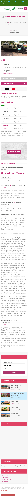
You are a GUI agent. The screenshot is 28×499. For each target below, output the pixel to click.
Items (10, 22)
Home (6, 22)
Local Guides (5, 1)
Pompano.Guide (6, 479)
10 (8, 177)
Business (12, 1)
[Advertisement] (14, 443)
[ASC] (26, 181)
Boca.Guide (5, 481)
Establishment (17, 22)
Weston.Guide (6, 476)
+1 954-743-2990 (8, 73)
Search (5, 362)
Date (9, 181)
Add (25, 8)
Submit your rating (14, 32)
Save (14, 88)
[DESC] (24, 181)
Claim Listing (18, 1)
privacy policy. (4, 490)
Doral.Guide (5, 477)
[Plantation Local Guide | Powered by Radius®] (9, 9)
